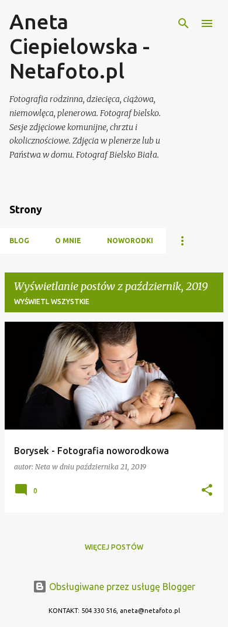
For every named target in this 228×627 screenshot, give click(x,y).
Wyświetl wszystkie (51, 301)
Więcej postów (114, 547)
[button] (207, 491)
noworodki (130, 240)
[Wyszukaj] (184, 23)
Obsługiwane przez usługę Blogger (121, 586)
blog (19, 240)
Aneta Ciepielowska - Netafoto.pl (79, 46)
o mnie (68, 240)
